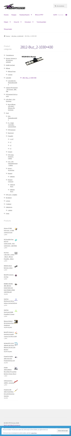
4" (10, 145)
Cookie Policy (34, 433)
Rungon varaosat (10, 180)
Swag (7, 213)
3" (10, 142)
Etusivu (6, 15)
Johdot (10, 210)
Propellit (10, 136)
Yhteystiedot (8, 29)
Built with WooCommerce (12, 425)
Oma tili (16, 22)
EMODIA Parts (12, 190)
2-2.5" (12, 139)
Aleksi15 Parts (12, 185)
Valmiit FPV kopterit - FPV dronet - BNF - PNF (12, 89)
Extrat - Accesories (11, 169)
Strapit (10, 152)
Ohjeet (6, 22)
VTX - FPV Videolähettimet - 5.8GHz (13, 163)
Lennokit (8, 78)
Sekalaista (9, 207)
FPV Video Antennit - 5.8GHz (11, 156)
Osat (7, 113)
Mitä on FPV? (39, 15)
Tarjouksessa (10, 55)
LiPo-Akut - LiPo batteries (10, 100)
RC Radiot (9, 198)
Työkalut (8, 204)
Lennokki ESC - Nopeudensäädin (12, 82)
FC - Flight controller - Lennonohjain (12, 124)
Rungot (10, 173)
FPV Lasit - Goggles (11, 194)
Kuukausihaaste (24, 15)
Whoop (8, 68)
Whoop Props (12, 71)
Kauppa (13, 15)
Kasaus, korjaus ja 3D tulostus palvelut (11, 60)
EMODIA (12, 176)
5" (10, 148)
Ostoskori (28, 22)
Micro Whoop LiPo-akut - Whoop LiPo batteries (11, 107)
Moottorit (11, 133)
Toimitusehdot (41, 22)
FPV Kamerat (11, 130)
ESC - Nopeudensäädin (12, 118)
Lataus (8, 201)
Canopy (10, 74)
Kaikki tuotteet (10, 65)
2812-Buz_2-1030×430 (17, 36)
